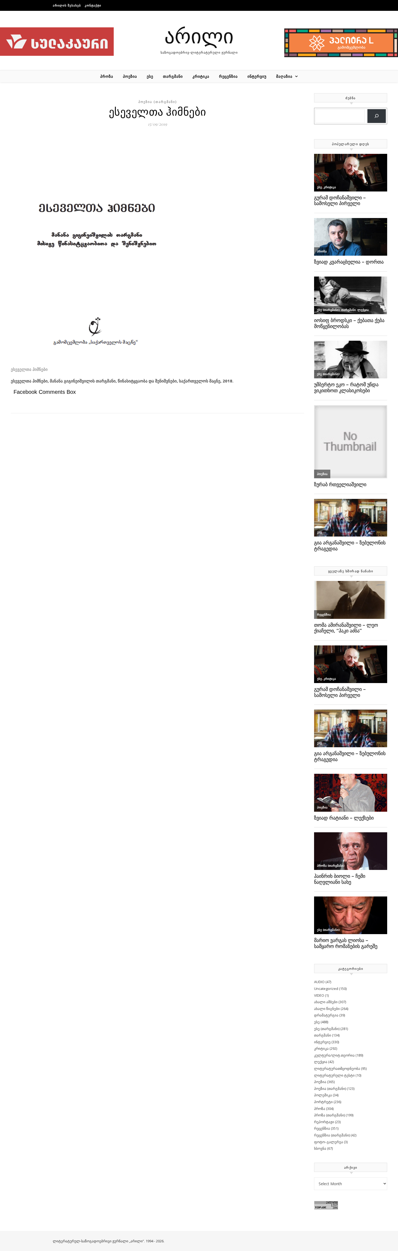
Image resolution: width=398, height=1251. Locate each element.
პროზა (106, 76)
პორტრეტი (323, 1101)
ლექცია (320, 1061)
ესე (150, 76)
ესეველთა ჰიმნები (29, 369)
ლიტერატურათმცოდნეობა (337, 1068)
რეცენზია (228, 76)
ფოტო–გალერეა (328, 1141)
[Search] (376, 116)
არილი (199, 35)
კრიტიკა (201, 76)
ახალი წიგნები (327, 1008)
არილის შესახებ (67, 5)
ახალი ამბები (326, 1001)
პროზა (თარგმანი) (329, 1115)
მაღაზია (284, 76)
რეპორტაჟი (324, 1121)
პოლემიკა (323, 1095)
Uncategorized (326, 988)
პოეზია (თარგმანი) (157, 101)
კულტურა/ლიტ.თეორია (334, 1055)
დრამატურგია (326, 1015)
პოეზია (130, 76)
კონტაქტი (93, 5)
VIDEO (319, 995)
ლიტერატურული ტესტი (334, 1075)
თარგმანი (173, 76)
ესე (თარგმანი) (327, 1028)
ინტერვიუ (256, 76)
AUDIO (319, 981)
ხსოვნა (320, 1148)
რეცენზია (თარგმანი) (332, 1135)
